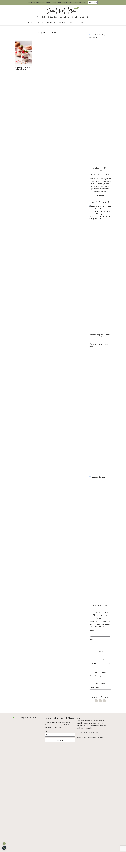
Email (92, 639)
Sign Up (100, 651)
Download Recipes (60, 740)
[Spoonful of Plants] (63, 13)
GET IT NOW (93, 2)
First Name (94, 631)
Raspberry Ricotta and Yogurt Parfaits (23, 68)
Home (15, 29)
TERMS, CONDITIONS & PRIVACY (87, 733)
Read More (100, 195)
